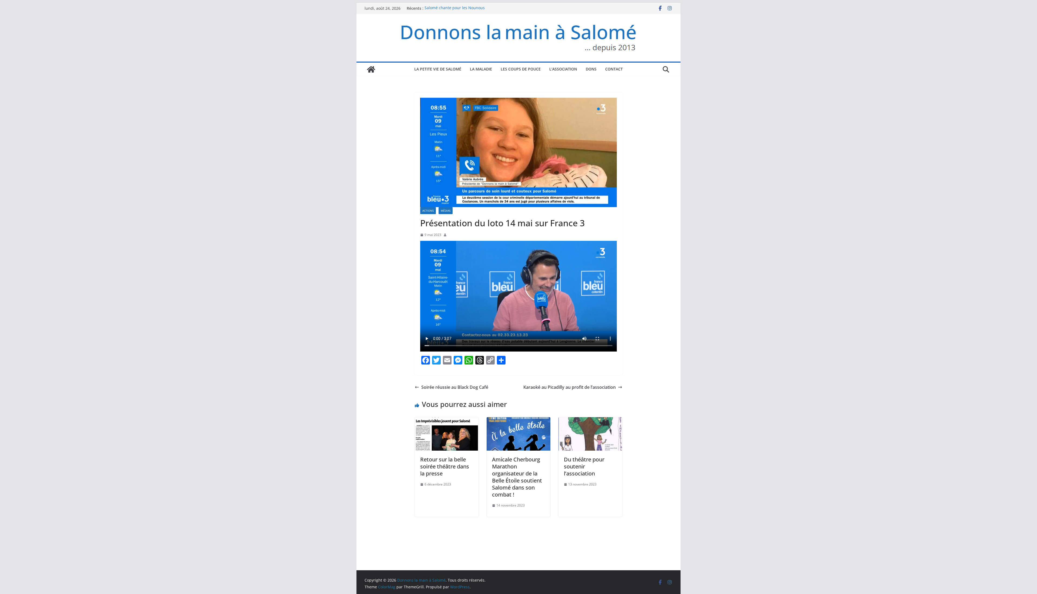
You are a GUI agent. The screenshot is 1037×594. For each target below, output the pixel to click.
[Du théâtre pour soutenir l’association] (590, 421)
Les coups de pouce (521, 69)
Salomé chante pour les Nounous (455, 8)
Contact (614, 69)
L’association (563, 69)
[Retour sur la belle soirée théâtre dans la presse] (447, 421)
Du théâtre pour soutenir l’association (584, 466)
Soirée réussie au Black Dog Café (454, 387)
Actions (428, 210)
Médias (445, 210)
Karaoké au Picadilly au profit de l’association (569, 387)
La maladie (481, 69)
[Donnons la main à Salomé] (371, 69)
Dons (591, 69)
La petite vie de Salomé (437, 69)
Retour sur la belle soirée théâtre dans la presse (444, 466)
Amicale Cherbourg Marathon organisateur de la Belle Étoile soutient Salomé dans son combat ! (517, 477)
